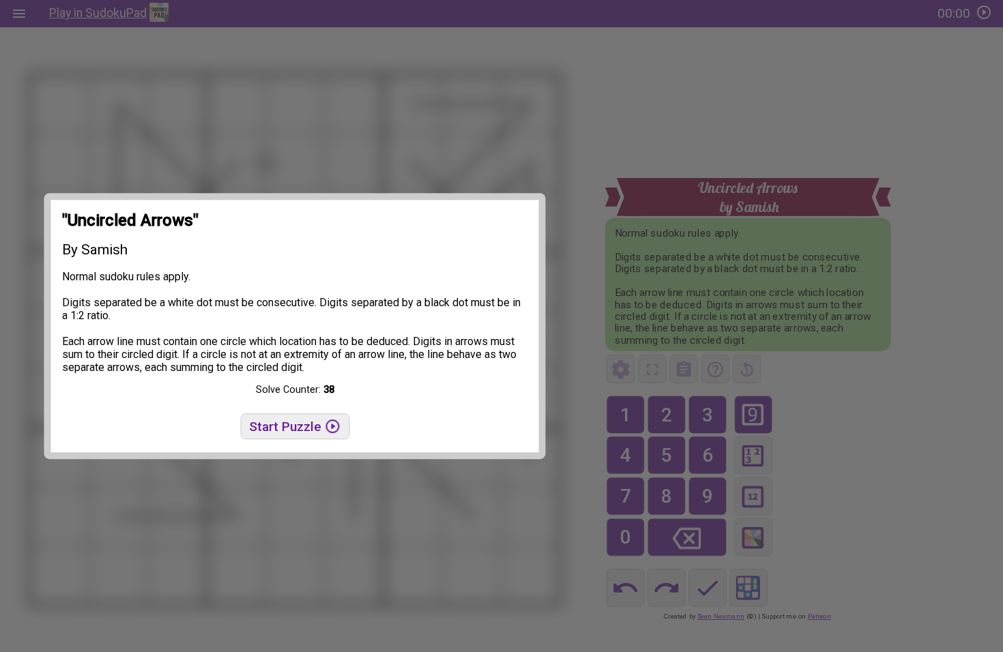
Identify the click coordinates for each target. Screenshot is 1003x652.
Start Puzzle (287, 426)
